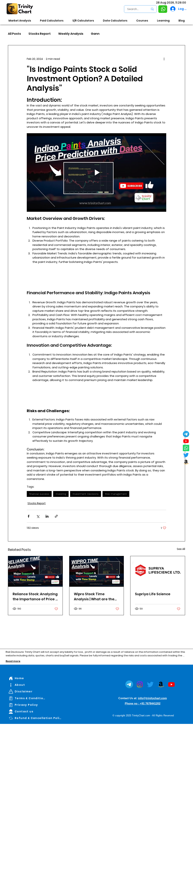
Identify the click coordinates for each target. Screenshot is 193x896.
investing (61, 493)
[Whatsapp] (186, 448)
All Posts (14, 34)
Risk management (116, 493)
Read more (13, 661)
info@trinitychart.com (152, 698)
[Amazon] (186, 462)
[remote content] (96, 277)
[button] (162, 9)
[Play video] (96, 172)
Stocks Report (39, 34)
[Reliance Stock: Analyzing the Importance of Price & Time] (35, 571)
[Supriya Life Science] (157, 571)
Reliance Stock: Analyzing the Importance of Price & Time (35, 597)
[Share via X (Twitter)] (38, 516)
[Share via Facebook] (28, 516)
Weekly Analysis (70, 34)
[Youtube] (186, 441)
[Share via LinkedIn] (47, 516)
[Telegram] (186, 434)
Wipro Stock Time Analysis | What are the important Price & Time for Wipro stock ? (94, 597)
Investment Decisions (86, 493)
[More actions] (164, 59)
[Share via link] (56, 516)
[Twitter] (186, 455)
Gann (95, 34)
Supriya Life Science (152, 594)
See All (181, 549)
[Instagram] (140, 684)
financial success (39, 493)
